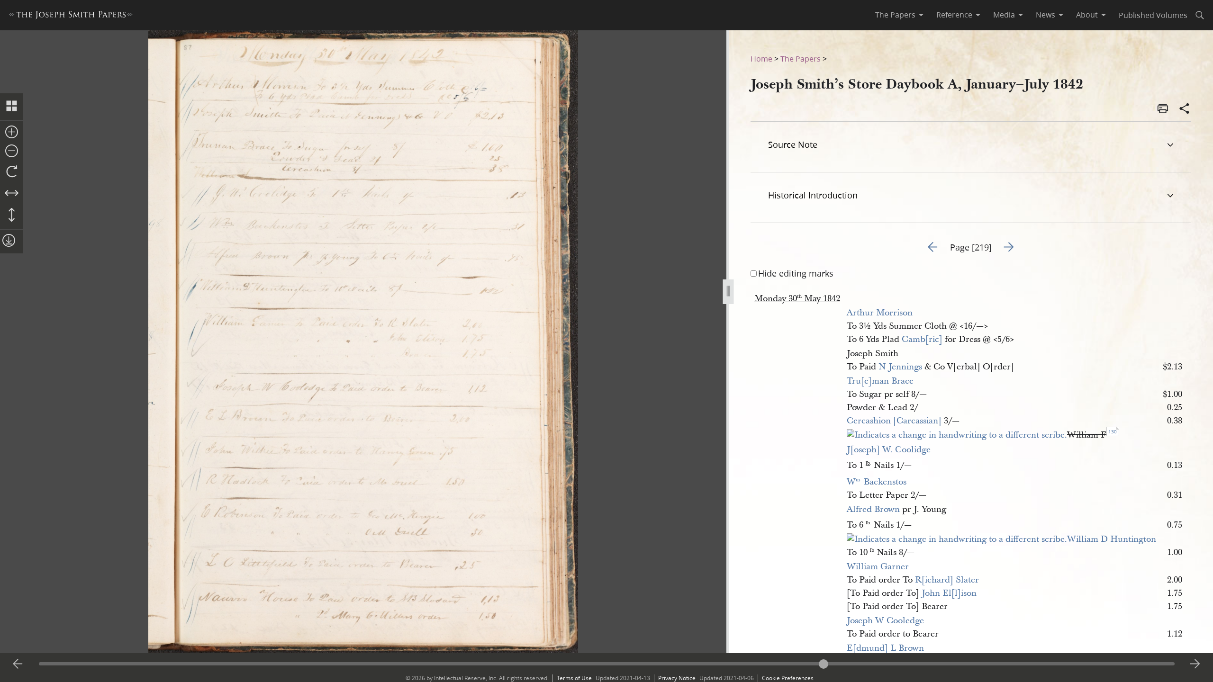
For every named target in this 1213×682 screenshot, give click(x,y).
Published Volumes (1153, 14)
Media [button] (1004, 14)
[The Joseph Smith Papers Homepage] (71, 16)
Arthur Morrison (880, 313)
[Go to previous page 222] (18, 664)
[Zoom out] (11, 151)
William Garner (878, 567)
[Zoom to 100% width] (11, 194)
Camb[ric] (922, 339)
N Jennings (900, 367)
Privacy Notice (677, 678)
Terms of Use (574, 678)
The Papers (800, 58)
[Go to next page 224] (1195, 664)
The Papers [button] (895, 14)
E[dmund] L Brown (885, 648)
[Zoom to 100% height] (11, 215)
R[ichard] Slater (947, 580)
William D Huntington (1111, 539)
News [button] (1045, 14)
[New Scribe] (957, 435)
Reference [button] (954, 14)
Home (761, 58)
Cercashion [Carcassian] (894, 421)
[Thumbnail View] (11, 107)
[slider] (607, 663)
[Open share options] (1184, 109)
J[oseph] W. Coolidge (889, 450)
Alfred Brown (873, 509)
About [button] (1087, 14)
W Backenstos (876, 482)
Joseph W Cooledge (885, 621)
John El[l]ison (949, 593)
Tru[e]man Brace (880, 381)
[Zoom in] (11, 132)
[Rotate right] (11, 172)
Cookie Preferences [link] (788, 678)
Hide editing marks (795, 273)
